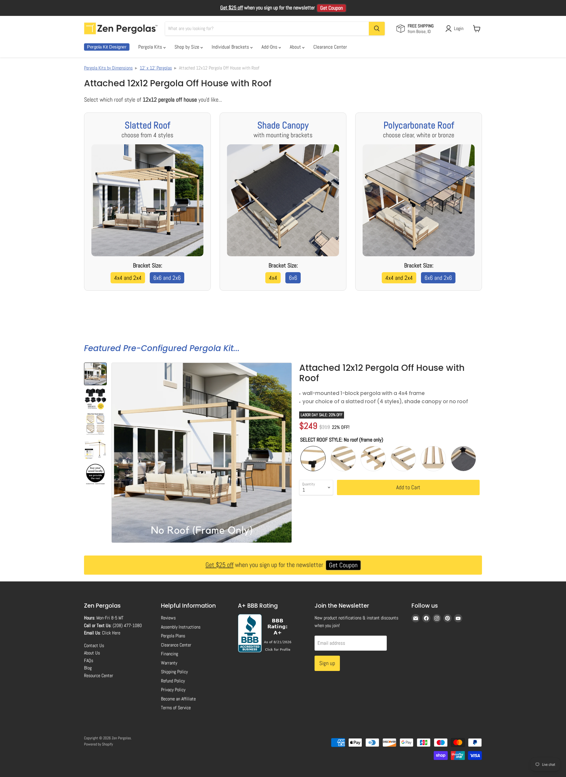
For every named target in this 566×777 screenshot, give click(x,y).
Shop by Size (187, 47)
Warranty (169, 663)
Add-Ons (270, 47)
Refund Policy (173, 681)
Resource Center (98, 675)
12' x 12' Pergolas (156, 68)
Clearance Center (330, 47)
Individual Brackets (231, 47)
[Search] (377, 28)
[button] (95, 374)
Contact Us (94, 645)
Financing (169, 654)
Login (458, 28)
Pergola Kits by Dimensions (108, 68)
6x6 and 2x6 (167, 278)
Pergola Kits (150, 47)
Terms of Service (176, 708)
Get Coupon (331, 8)
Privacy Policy (173, 690)
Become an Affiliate (178, 699)
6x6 (293, 278)
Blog (88, 668)
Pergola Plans (173, 636)
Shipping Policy (174, 672)
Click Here (111, 633)
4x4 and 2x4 (128, 278)
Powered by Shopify (98, 744)
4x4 (273, 278)
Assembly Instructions (180, 627)
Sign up (327, 663)
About (296, 47)
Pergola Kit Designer (106, 46)
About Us (92, 653)
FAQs (88, 660)
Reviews (168, 618)
